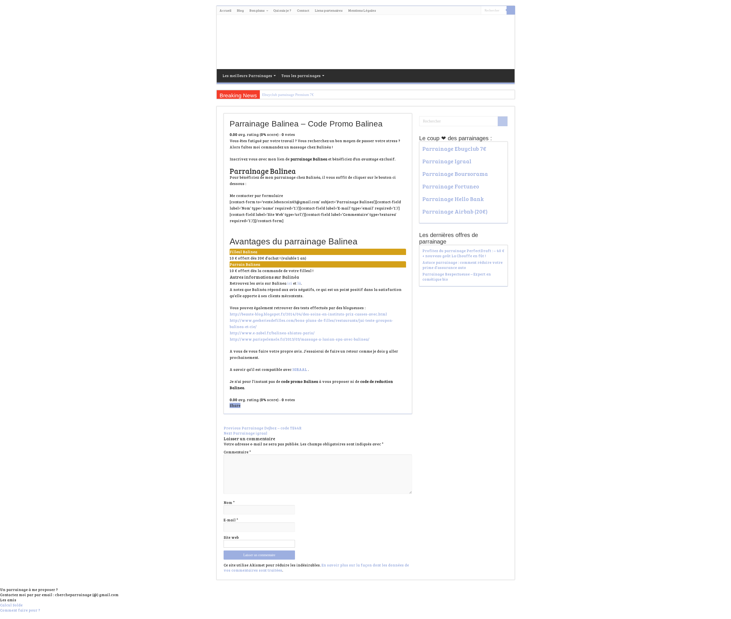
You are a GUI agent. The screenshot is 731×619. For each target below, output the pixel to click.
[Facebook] (477, 10)
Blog (240, 10)
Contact (303, 10)
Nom (229, 502)
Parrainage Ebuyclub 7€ (454, 148)
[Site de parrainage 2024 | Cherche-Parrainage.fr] (365, 41)
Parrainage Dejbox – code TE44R (263, 428)
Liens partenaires (329, 10)
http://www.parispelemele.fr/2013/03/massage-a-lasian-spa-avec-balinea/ (299, 339)
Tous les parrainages (301, 75)
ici (290, 283)
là (299, 283)
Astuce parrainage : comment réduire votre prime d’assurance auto (462, 265)
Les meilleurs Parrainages (247, 75)
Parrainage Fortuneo (450, 186)
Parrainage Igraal (446, 161)
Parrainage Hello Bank (453, 198)
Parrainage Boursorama (455, 173)
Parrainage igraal (245, 433)
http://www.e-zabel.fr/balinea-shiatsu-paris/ (272, 332)
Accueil (225, 10)
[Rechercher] (511, 10)
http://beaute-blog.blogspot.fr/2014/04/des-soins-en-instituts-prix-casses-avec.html (308, 314)
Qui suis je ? (282, 10)
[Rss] (471, 10)
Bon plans (257, 10)
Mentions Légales (362, 10)
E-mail (231, 519)
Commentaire (237, 452)
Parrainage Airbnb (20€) (455, 211)
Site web (231, 537)
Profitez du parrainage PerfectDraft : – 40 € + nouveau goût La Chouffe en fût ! (463, 253)
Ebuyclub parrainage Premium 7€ (288, 95)
